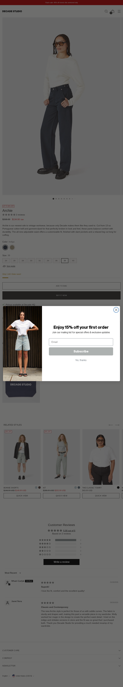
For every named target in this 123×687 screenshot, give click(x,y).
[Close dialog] (116, 309)
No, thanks (81, 360)
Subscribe (81, 351)
